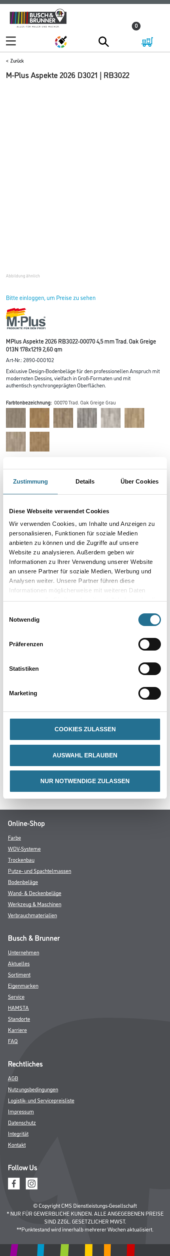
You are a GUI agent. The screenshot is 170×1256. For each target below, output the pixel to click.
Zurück (17, 60)
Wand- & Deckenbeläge (34, 892)
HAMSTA (18, 1007)
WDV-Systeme (24, 848)
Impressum (21, 1111)
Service (16, 996)
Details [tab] (85, 481)
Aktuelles (19, 963)
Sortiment (19, 974)
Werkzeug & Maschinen (34, 903)
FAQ (13, 1040)
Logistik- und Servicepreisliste (41, 1100)
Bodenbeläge (23, 881)
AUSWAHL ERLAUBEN (85, 755)
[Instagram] (32, 1182)
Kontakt (17, 1144)
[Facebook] (14, 1182)
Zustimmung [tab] (30, 481)
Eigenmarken (23, 985)
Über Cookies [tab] (140, 481)
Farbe (14, 837)
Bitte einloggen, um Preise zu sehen (51, 297)
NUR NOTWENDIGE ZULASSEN (85, 781)
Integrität (18, 1133)
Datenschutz (22, 1122)
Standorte (19, 1018)
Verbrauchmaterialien (32, 914)
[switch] (151, 644)
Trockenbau (21, 859)
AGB (13, 1077)
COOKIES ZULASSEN (85, 729)
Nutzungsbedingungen (33, 1089)
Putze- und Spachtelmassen (39, 870)
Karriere (17, 1029)
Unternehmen (23, 952)
